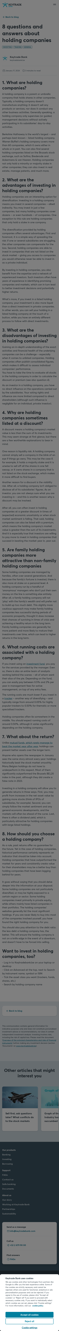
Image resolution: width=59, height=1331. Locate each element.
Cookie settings (29, 1327)
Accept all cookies (29, 1314)
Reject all (29, 1321)
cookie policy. (38, 1305)
